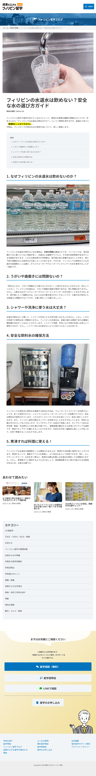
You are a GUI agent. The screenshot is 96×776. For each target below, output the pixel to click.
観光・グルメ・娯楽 (13, 611)
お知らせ (8, 543)
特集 (7, 598)
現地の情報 (10, 111)
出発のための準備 (12, 555)
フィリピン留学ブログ (12, 746)
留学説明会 (42, 746)
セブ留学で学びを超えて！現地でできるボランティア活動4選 (16, 498)
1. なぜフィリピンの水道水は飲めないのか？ (28, 141)
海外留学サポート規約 (80, 743)
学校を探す (8, 740)
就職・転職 (9, 580)
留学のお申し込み (44, 749)
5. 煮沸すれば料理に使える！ (22, 162)
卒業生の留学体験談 (13, 561)
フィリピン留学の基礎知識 (16, 549)
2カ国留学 (9, 530)
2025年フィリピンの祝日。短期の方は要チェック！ (79, 498)
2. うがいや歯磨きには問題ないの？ (25, 146)
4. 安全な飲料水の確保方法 (21, 157)
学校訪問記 (9, 567)
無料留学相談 (42, 743)
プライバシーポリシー (80, 746)
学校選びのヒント (12, 573)
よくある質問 (42, 740)
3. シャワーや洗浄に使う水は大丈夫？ (26, 152)
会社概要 (75, 740)
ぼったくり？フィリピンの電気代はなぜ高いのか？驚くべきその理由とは (48, 498)
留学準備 (7, 743)
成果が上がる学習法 (13, 586)
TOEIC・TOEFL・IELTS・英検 (17, 536)
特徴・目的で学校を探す (15, 592)
